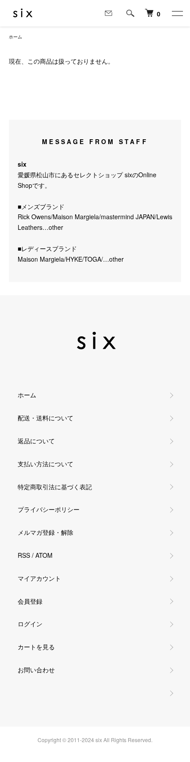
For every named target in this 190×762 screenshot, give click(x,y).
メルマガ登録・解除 (45, 532)
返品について (36, 440)
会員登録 (30, 601)
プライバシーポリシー (49, 509)
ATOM (44, 555)
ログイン (30, 623)
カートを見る (36, 646)
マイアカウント (39, 578)
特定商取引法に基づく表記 (55, 486)
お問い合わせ (36, 669)
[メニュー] (176, 13)
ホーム (15, 37)
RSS (24, 555)
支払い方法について (45, 463)
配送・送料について (45, 417)
